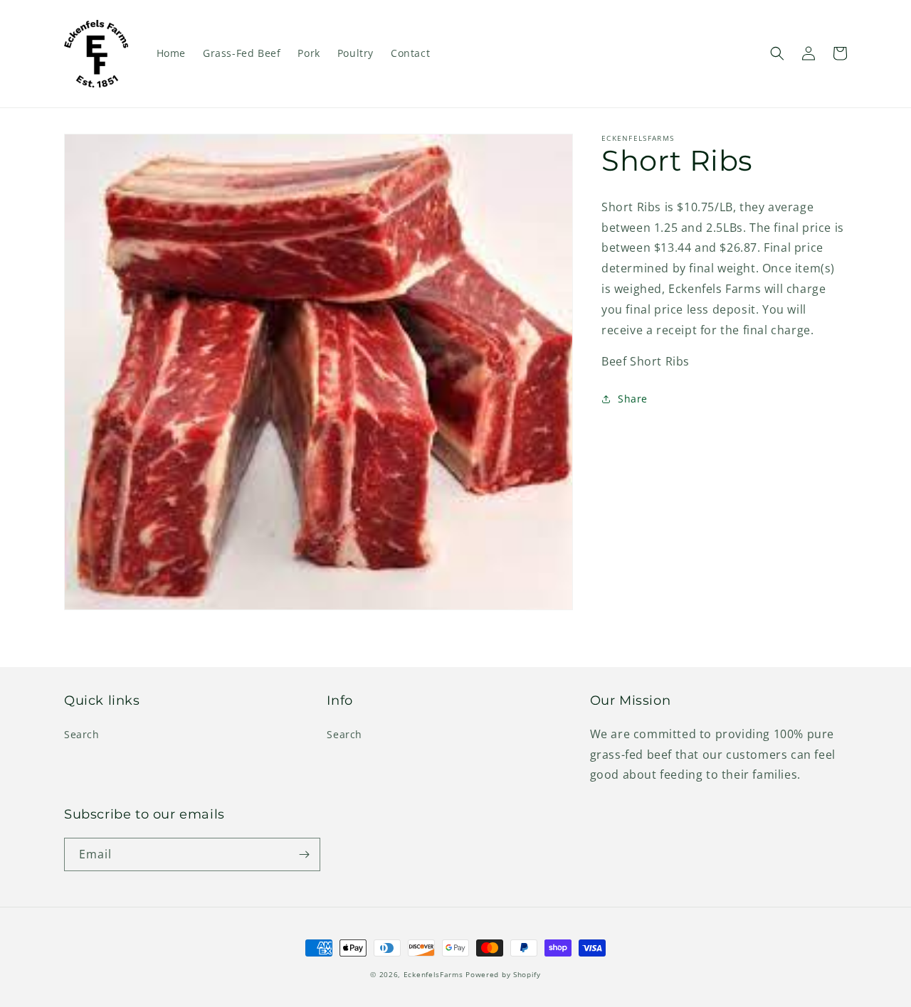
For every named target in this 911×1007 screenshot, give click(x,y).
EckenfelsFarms (433, 974)
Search (82, 734)
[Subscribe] (304, 854)
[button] (777, 53)
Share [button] (633, 398)
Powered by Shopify (503, 974)
